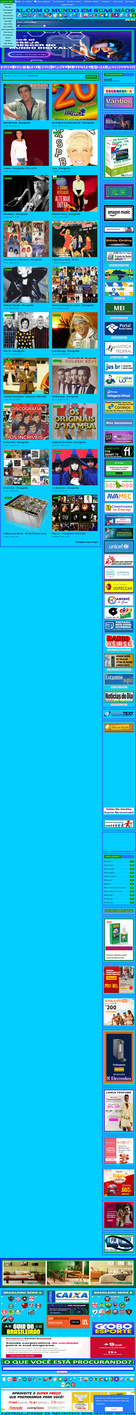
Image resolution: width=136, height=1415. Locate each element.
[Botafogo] (24, 1301)
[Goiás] (122, 1308)
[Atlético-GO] (107, 1301)
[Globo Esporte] (113, 1335)
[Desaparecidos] (119, 539)
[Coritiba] (11, 1308)
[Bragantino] (31, 1301)
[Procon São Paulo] (119, 526)
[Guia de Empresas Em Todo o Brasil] (119, 386)
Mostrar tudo (91, 77)
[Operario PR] (115, 1314)
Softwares (119, 899)
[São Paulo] (38, 1314)
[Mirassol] (11, 1314)
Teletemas (119, 903)
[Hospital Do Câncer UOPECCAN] (119, 592)
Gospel (119, 884)
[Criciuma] (101, 1308)
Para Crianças (129, 1)
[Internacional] (4, 1314)
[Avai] (114, 1301)
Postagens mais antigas (87, 542)
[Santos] (31, 1314)
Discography (119, 873)
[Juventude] (129, 1308)
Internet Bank (7, 1)
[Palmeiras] (18, 1314)
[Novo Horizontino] (108, 1314)
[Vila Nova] (101, 1321)
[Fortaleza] (115, 1308)
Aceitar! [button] (114, 1409)
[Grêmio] (38, 1308)
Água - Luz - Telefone (24, 1)
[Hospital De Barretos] (119, 579)
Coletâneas (119, 865)
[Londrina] (95, 1314)
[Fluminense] (31, 1308)
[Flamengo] (24, 1308)
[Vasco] (4, 1321)
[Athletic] (101, 1301)
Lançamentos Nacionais (119, 891)
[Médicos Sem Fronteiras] (119, 566)
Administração (68, 5)
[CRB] (95, 1308)
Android (119, 861)
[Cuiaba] (108, 1308)
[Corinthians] (4, 1308)
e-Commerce (59, 1)
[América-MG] (95, 1301)
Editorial (119, 880)
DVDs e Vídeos (119, 876)
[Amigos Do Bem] (119, 606)
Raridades (119, 895)
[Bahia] (18, 1301)
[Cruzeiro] (18, 1308)
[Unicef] (119, 552)
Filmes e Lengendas (43, 1)
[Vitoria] (11, 1321)
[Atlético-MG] (11, 1301)
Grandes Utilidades (92, 1)
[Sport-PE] (129, 1314)
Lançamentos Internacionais (119, 888)
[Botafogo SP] (120, 1301)
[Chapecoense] (38, 1301)
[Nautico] (101, 1314)
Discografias (119, 869)
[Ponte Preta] (122, 1314)
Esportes (107, 1)
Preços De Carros (75, 1)
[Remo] (24, 1314)
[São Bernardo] (95, 1321)
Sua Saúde (118, 1)
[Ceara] (127, 1301)
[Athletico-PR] (4, 1301)
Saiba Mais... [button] (101, 1404)
